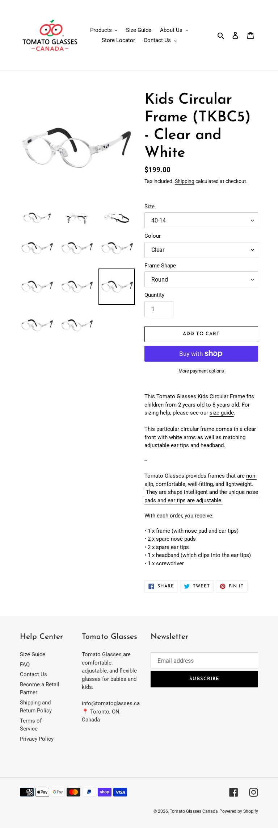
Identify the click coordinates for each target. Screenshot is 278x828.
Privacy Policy (37, 739)
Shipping (184, 181)
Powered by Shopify (238, 811)
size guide (222, 412)
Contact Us (33, 674)
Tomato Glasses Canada (194, 811)
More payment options (201, 371)
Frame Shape (160, 265)
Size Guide (32, 654)
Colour (152, 236)
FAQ (25, 664)
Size (149, 206)
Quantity (154, 295)
